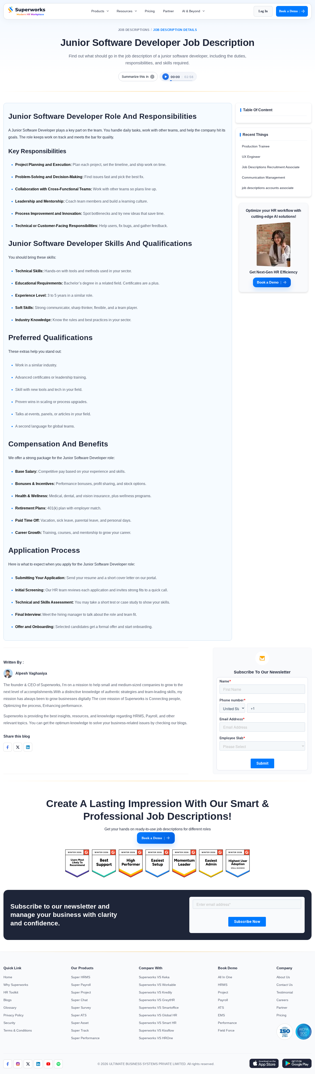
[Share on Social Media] (7, 747)
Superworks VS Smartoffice (159, 1007)
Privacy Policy (13, 1015)
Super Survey (81, 1007)
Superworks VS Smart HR (157, 1023)
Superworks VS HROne (156, 1038)
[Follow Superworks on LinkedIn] (38, 1064)
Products (98, 11)
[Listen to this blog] (165, 76)
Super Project (81, 992)
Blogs (7, 1000)
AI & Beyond (191, 11)
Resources (125, 11)
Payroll (223, 1000)
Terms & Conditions (17, 1030)
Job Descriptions (133, 30)
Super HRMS (80, 977)
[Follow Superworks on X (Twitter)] (28, 1064)
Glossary (9, 1007)
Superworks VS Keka (154, 977)
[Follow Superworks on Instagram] (18, 1064)
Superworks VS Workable (157, 985)
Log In (263, 11)
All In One (225, 977)
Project (223, 992)
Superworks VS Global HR (158, 1015)
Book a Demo (289, 11)
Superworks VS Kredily (155, 992)
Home (7, 977)
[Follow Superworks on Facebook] (7, 1064)
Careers (282, 1000)
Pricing (150, 11)
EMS (221, 1015)
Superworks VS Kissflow (156, 1030)
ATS (221, 1007)
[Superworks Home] (26, 14)
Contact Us (284, 985)
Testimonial (284, 992)
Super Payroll (81, 985)
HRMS (222, 985)
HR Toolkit (10, 992)
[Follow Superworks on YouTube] (48, 1064)
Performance (227, 1023)
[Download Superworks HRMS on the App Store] (264, 1064)
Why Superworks (15, 985)
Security (9, 1023)
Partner (168, 11)
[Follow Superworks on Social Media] (58, 1064)
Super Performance (85, 1038)
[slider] (181, 78)
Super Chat (79, 1000)
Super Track (80, 1030)
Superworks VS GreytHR (157, 1000)
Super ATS (78, 1015)
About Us (283, 977)
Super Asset (80, 1023)
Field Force (226, 1030)
